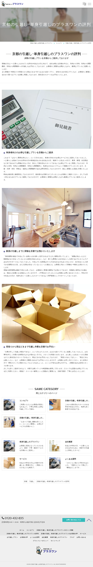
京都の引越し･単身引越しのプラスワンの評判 (53, 481)
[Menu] (89, 3)
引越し (31, 481)
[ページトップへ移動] (89, 520)
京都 (25, 481)
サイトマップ (55, 541)
